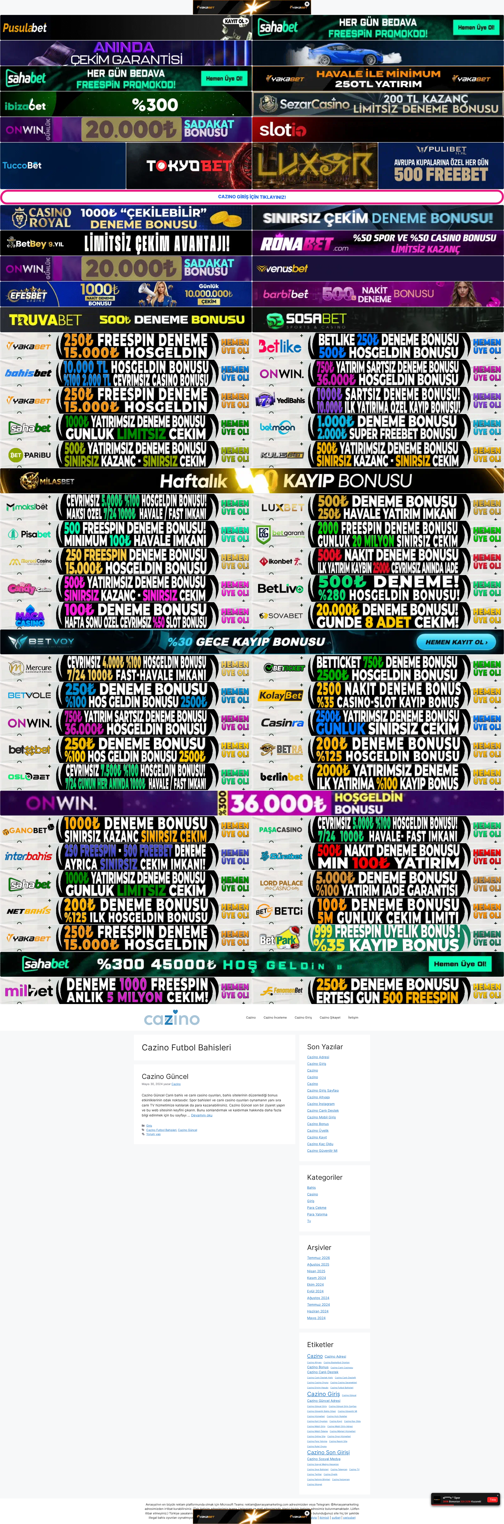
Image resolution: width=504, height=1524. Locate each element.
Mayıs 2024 (316, 1318)
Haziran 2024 (318, 1311)
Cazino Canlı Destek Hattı (320, 1377)
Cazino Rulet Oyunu (317, 1446)
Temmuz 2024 (318, 1305)
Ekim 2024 (315, 1285)
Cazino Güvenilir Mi (322, 1151)
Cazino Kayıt (317, 1137)
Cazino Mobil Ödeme (317, 1431)
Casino (312, 1194)
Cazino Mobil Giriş (321, 1117)
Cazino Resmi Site (338, 1441)
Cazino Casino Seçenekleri (343, 1382)
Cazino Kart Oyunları (317, 1421)
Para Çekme (316, 1208)
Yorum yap (153, 1134)
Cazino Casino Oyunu (317, 1382)
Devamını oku (201, 1115)
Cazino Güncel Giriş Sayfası (343, 1406)
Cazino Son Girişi (328, 1452)
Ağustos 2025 (318, 1264)
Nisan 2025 (316, 1271)
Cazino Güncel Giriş (317, 1406)
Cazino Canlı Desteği (345, 1377)
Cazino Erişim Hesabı (317, 1387)
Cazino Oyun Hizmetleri (339, 1436)
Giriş (149, 1125)
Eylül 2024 (315, 1291)
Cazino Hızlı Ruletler (337, 1416)
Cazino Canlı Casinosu (342, 1367)
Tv (309, 1221)
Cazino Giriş (303, 1017)
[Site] (126, 346)
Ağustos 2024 (318, 1298)
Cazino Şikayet (330, 1017)
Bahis (311, 1188)
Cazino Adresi (318, 1057)
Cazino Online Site (316, 1436)
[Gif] (252, 480)
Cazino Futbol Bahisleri (161, 1130)
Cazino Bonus (318, 1124)
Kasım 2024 (316, 1278)
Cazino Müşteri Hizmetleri (343, 1431)
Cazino (251, 1017)
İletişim (353, 1017)
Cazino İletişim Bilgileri (318, 1479)
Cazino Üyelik (318, 1131)
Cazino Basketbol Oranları (337, 1362)
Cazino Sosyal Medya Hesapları (323, 1464)
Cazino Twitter (314, 1474)
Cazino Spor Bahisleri (318, 1469)
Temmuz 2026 (318, 1258)
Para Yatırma (317, 1214)
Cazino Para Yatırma (317, 1441)
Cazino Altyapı (318, 1097)
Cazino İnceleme (275, 1017)
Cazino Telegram (339, 1469)
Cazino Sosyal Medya (323, 1459)
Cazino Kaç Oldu (320, 1144)
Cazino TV (354, 1469)
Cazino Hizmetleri (316, 1416)
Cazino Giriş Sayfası (323, 1090)
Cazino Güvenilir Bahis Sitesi (321, 1411)
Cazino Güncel (165, 1076)
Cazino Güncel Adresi (323, 1401)
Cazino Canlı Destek (323, 1111)
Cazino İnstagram (321, 1104)
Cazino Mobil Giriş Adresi (340, 1426)
